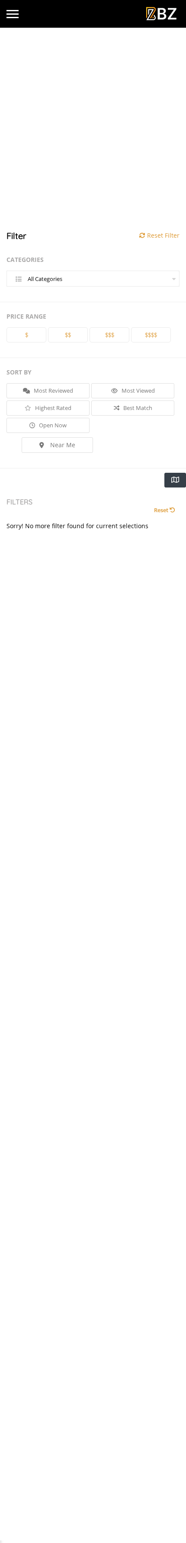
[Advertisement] (93, 129)
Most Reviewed (52, 390)
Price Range (26, 316)
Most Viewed (137, 390)
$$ (68, 334)
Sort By (19, 372)
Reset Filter (162, 235)
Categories (25, 259)
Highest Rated (52, 408)
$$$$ (151, 334)
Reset (162, 510)
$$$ (109, 334)
